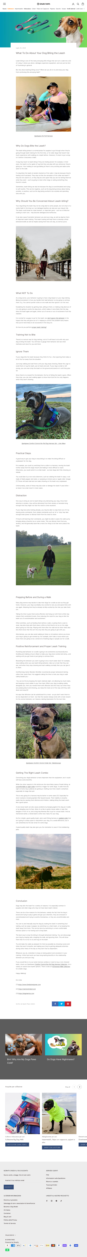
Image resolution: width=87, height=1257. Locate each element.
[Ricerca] (78, 4)
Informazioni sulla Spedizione (55, 1178)
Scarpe (64, 9)
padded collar (63, 818)
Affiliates (49, 1188)
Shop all (67, 1087)
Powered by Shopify (12, 1242)
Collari (34, 9)
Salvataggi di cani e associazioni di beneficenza (19, 1203)
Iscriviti (8, 1187)
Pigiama (52, 9)
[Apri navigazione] (4, 4)
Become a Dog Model (11, 1206)
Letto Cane (79, 9)
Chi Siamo (7, 1210)
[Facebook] (47, 1201)
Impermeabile (19, 9)
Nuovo (4, 9)
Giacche (58, 9)
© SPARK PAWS (10, 1239)
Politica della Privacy (10, 1220)
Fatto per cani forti (17, 1144)
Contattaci (7, 1213)
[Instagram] (51, 1201)
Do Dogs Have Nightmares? (60, 1059)
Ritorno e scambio (52, 1181)
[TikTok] (61, 1201)
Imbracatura (27, 9)
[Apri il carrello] (83, 4)
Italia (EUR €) (9, 1235)
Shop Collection (52, 1147)
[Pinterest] (56, 1201)
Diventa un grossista (10, 1200)
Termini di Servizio (10, 1223)
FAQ (47, 1175)
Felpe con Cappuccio (43, 9)
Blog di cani (7, 1217)
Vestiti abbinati (71, 9)
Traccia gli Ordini (51, 1185)
